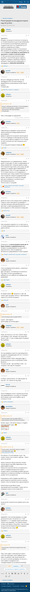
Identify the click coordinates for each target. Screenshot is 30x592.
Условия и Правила (6, 586)
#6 (28, 198)
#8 (28, 241)
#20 (28, 541)
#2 (28, 77)
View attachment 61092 (8, 452)
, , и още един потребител (14, 186)
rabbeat (4, 25)
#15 (28, 390)
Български (11, 584)
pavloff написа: (6, 104)
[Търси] (28, 1)
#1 (28, 35)
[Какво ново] (24, 1)
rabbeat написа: (6, 314)
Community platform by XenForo (14, 589)
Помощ (22, 586)
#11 (28, 311)
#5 (28, 158)
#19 (28, 514)
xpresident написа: (6, 447)
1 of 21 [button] (9, 566)
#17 (28, 443)
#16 (28, 412)
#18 (28, 499)
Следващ (15, 566)
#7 (28, 221)
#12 (28, 332)
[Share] (26, 36)
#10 (28, 290)
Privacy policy (15, 586)
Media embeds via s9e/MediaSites (8, 590)
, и (11, 89)
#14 (28, 375)
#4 (28, 127)
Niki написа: (5, 545)
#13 (28, 350)
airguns (4, 584)
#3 (28, 100)
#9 (28, 265)
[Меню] (2, 2)
